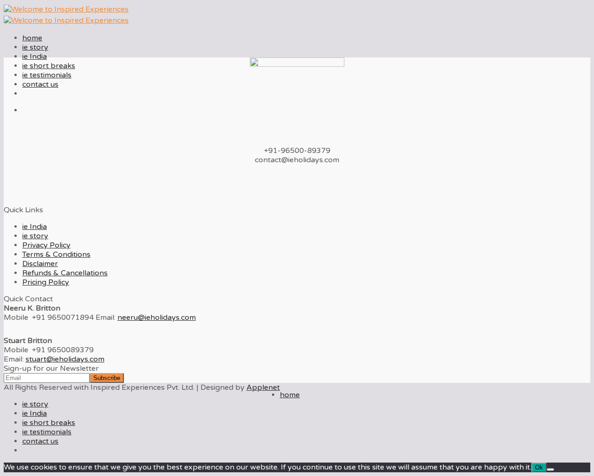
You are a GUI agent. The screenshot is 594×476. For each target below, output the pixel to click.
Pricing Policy (45, 282)
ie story (35, 47)
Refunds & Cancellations (65, 273)
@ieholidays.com (156, 317)
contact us (40, 84)
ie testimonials (46, 75)
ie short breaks (48, 65)
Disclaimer (40, 263)
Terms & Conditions (56, 254)
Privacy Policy (46, 245)
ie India (34, 56)
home (32, 38)
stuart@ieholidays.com (65, 359)
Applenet (263, 387)
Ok (539, 467)
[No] (550, 469)
